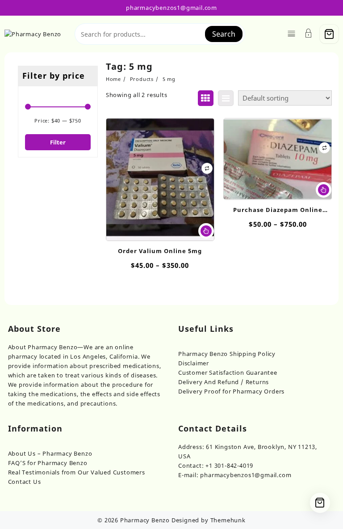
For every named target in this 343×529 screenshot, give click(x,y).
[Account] (308, 34)
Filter (58, 142)
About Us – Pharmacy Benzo (50, 453)
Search (223, 34)
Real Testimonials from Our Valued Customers (76, 472)
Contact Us (24, 482)
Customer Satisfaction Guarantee (227, 372)
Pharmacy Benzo (145, 520)
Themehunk (228, 520)
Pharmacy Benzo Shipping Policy (227, 354)
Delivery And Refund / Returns (223, 382)
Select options (206, 231)
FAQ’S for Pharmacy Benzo (48, 463)
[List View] (226, 98)
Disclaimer (193, 363)
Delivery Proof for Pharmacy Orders (231, 391)
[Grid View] (205, 98)
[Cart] (329, 34)
